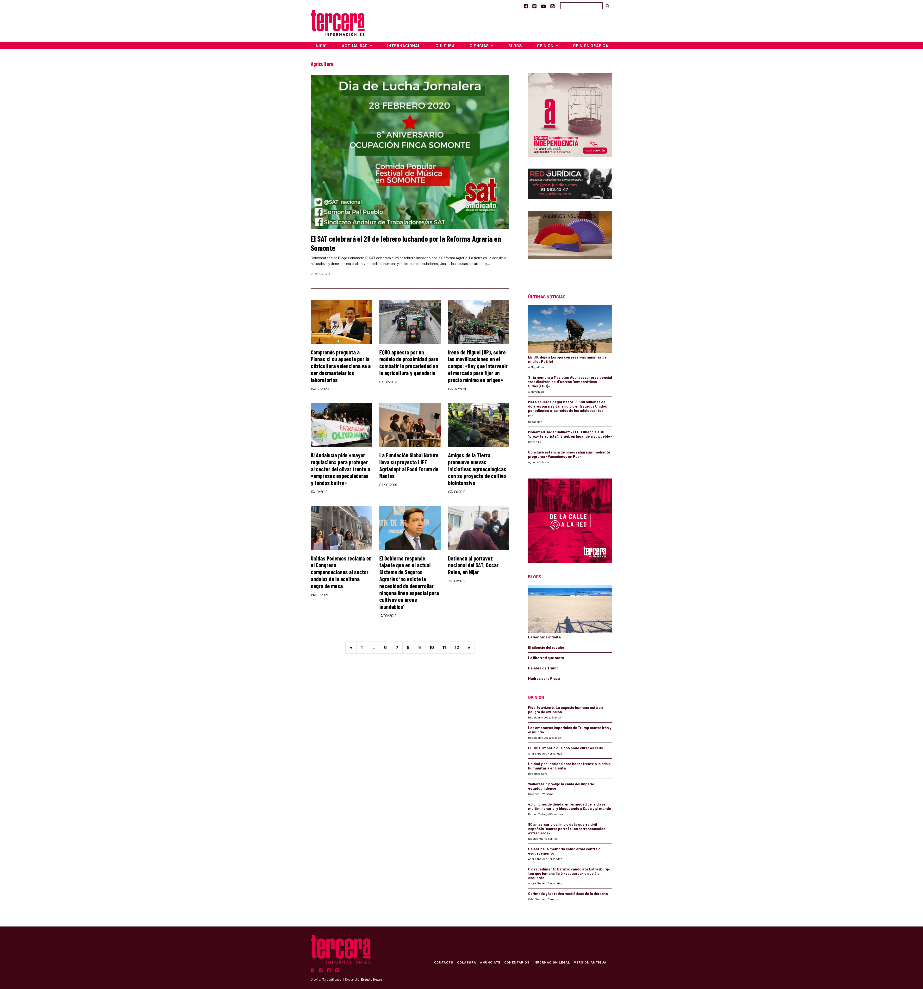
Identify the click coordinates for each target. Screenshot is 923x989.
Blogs (515, 45)
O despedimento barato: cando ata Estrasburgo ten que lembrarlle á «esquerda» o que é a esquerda (569, 873)
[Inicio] (338, 22)
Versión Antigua (590, 962)
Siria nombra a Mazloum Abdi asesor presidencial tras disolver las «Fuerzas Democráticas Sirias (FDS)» (570, 381)
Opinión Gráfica (590, 45)
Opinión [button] (546, 45)
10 (432, 647)
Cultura (445, 45)
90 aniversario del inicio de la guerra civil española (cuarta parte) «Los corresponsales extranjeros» (566, 828)
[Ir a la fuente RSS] (552, 6)
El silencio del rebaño (546, 647)
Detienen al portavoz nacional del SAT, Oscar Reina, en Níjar (473, 565)
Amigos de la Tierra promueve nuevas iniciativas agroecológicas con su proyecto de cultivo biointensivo (477, 469)
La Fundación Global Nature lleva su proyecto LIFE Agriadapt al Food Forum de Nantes (408, 465)
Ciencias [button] (480, 45)
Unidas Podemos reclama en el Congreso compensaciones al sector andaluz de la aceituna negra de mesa (341, 572)
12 (457, 647)
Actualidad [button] (355, 45)
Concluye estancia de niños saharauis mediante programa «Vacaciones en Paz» (569, 454)
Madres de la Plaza (544, 678)
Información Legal (551, 962)
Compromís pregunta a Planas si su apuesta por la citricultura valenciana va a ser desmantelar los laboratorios (341, 366)
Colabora (466, 962)
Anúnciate (490, 962)
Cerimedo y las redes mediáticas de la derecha (568, 893)
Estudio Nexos (371, 979)
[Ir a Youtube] (543, 6)
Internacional (403, 45)
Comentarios (517, 962)
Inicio (321, 45)
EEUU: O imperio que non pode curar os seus (565, 748)
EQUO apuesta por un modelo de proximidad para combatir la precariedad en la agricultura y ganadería (408, 362)
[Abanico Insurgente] (570, 244)
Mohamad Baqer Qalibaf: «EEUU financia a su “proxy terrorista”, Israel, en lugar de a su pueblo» (570, 434)
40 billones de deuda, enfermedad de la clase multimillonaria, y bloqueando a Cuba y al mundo (569, 806)
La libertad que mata (546, 657)
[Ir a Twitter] (534, 6)
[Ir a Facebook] (526, 6)
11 (444, 647)
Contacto (443, 962)
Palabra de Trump (543, 668)
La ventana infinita (544, 637)
